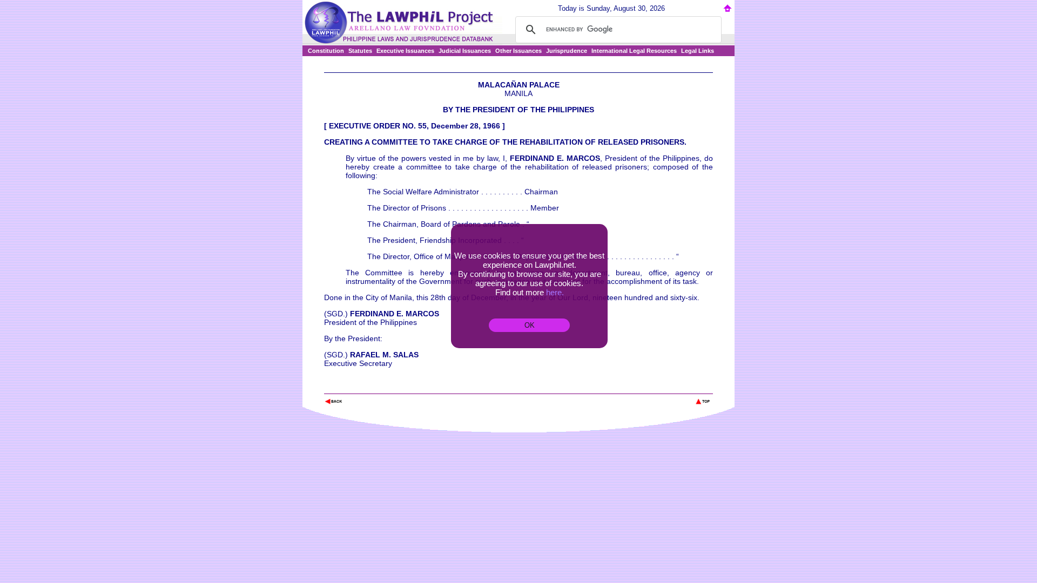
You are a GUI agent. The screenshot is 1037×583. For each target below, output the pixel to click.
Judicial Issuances (465, 51)
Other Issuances (518, 51)
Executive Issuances (405, 51)
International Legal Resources (634, 51)
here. (555, 292)
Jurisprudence (566, 51)
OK (529, 325)
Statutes (360, 51)
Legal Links (697, 51)
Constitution (326, 51)
